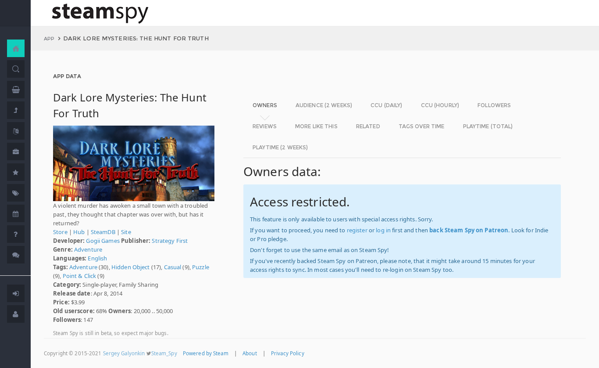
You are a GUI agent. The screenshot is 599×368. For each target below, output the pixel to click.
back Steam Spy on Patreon (468, 230)
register (357, 230)
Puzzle (200, 267)
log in (383, 230)
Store (60, 232)
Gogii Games (102, 241)
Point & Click (79, 276)
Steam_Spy (164, 353)
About (249, 353)
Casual (173, 267)
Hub (79, 232)
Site (126, 232)
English (97, 258)
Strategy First (170, 241)
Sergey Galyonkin (124, 353)
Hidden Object (130, 267)
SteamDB (103, 232)
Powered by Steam (205, 353)
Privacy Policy (287, 353)
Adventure (88, 249)
